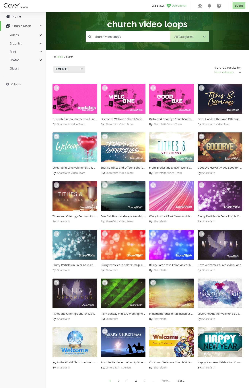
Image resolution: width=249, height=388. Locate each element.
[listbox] (228, 72)
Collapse (16, 84)
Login (239, 5)
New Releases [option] (224, 72)
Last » (180, 381)
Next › (166, 381)
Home (60, 56)
